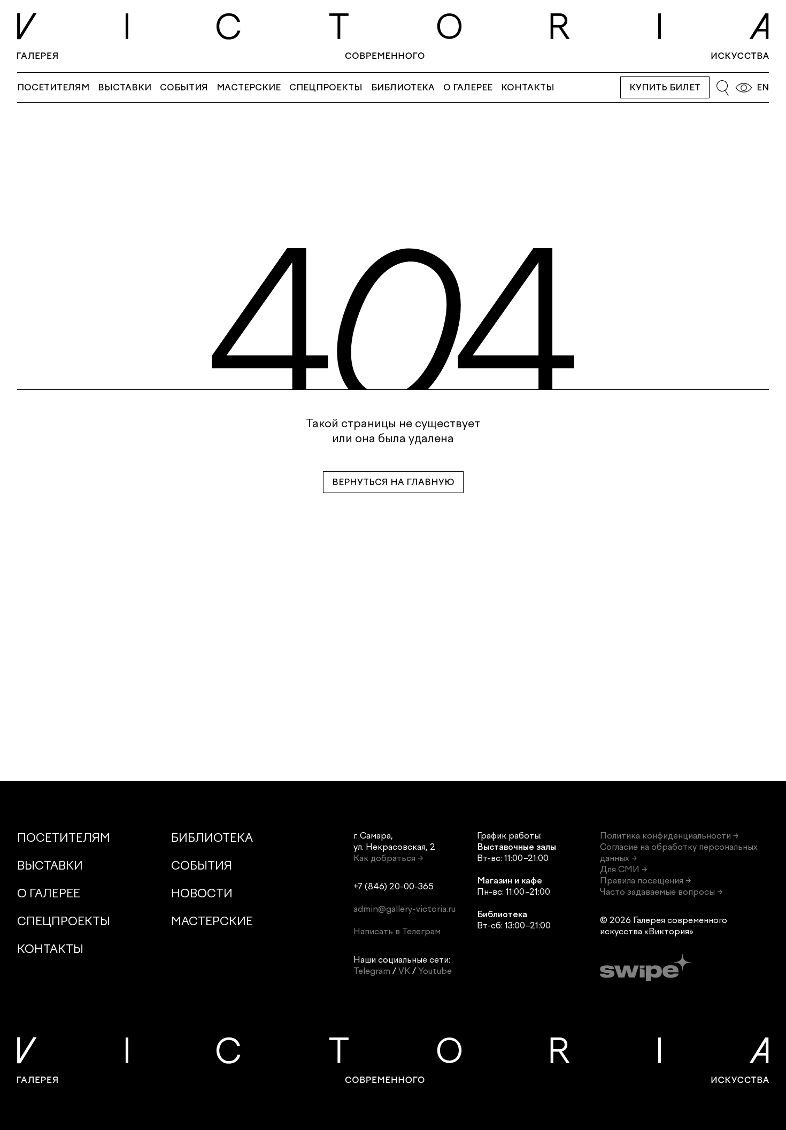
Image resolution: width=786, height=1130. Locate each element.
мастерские (249, 87)
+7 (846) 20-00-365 (393, 886)
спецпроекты (326, 87)
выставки (124, 87)
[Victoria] (393, 36)
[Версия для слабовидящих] (743, 87)
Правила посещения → (645, 880)
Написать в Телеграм (397, 931)
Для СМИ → (623, 869)
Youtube (435, 971)
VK (404, 971)
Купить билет (664, 87)
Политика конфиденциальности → (669, 836)
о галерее (467, 87)
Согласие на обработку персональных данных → (679, 852)
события (184, 87)
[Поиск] (722, 87)
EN (763, 87)
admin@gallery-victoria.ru (404, 909)
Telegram (371, 971)
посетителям (53, 87)
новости (202, 893)
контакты (527, 87)
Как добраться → (388, 858)
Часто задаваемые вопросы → (661, 892)
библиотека (403, 87)
